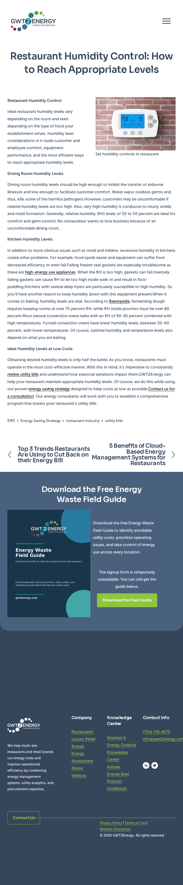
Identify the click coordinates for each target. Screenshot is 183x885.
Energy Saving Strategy (40, 421)
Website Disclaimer (115, 829)
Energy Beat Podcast (118, 778)
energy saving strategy (49, 389)
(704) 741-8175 (156, 732)
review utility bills (23, 374)
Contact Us (24, 817)
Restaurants (82, 732)
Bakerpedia (119, 301)
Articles (114, 767)
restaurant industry (83, 421)
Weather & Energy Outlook (121, 741)
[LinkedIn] (146, 765)
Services (78, 775)
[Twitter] (154, 765)
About (77, 768)
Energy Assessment (82, 757)
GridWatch (117, 788)
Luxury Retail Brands (83, 742)
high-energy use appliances (50, 272)
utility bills (114, 421)
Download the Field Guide (127, 600)
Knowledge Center (117, 756)
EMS (11, 421)
